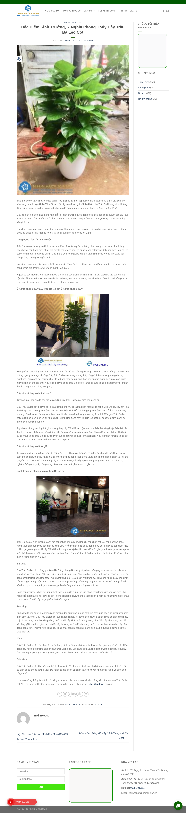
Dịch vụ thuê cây (72, 11)
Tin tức (124, 11)
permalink (98, 704)
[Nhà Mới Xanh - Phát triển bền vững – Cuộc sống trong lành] (29, 11)
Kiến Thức (77, 23)
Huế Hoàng (88, 41)
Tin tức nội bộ (145, 99)
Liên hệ (133, 11)
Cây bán (88, 11)
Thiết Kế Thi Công (106, 11)
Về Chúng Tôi (52, 11)
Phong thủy (144, 87)
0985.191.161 (137, 788)
